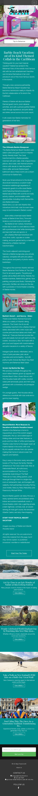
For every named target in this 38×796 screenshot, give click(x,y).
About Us (19, 767)
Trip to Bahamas (19, 41)
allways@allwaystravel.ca (20, 776)
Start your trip (19, 754)
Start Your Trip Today (19, 553)
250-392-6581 (20, 777)
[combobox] (19, 749)
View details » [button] (19, 593)
